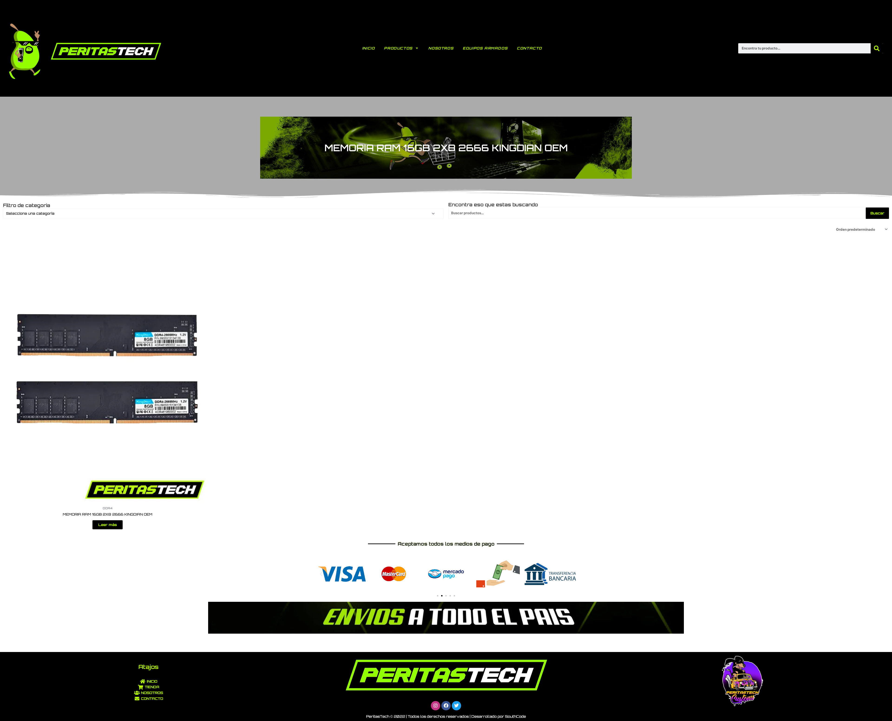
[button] (321, 574)
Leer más (107, 525)
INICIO (368, 48)
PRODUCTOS (398, 48)
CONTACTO (529, 48)
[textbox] (221, 213)
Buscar (877, 213)
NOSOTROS (440, 48)
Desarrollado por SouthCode (498, 716)
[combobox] (223, 213)
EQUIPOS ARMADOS (485, 48)
